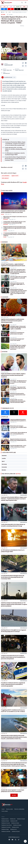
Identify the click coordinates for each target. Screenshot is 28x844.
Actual (10, 12)
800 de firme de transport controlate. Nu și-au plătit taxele (18, 426)
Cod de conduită (5, 811)
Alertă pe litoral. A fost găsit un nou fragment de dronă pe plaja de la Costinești (13, 630)
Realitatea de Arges (5, 829)
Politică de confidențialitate (19, 809)
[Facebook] (4, 9)
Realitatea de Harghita (17, 825)
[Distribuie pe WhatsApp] (23, 66)
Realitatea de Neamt (5, 820)
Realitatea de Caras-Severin (7, 825)
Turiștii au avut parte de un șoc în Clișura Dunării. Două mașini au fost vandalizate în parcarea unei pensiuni (13, 657)
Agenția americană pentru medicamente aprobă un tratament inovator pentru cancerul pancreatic (12, 320)
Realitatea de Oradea (15, 823)
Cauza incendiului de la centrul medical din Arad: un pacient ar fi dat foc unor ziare (13, 211)
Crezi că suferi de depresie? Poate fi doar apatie (17, 339)
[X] (17, 9)
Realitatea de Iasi (13, 829)
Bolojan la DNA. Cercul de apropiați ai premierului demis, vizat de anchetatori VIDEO (18, 401)
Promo (4, 237)
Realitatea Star (12, 818)
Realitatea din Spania (16, 831)
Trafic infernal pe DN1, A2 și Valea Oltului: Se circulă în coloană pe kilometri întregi (15, 149)
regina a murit (15, 175)
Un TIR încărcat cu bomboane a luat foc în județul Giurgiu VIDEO (15, 153)
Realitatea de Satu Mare (6, 831)
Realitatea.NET (8, 65)
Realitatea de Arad (15, 827)
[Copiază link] (23, 63)
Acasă (3, 12)
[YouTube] (11, 9)
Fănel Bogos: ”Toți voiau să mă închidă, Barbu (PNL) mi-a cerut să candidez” (18, 388)
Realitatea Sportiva (5, 818)
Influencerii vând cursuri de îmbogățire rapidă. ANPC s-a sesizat (17, 284)
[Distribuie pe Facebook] (26, 63)
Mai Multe (14, 795)
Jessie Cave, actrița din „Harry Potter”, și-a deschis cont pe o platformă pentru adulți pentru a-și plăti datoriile (18, 271)
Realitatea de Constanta (6, 827)
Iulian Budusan (23, 522)
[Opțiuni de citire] (25, 841)
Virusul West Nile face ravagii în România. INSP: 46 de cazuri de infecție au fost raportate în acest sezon (18, 347)
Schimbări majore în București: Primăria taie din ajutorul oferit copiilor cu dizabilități (18, 328)
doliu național (5, 178)
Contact (3, 809)
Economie (5, 219)
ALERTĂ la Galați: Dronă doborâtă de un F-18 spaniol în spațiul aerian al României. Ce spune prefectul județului (14, 604)
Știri (6, 12)
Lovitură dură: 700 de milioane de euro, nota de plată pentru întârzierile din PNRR (14, 222)
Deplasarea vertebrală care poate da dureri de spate (17, 333)
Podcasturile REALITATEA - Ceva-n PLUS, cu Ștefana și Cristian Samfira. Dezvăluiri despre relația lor (14, 234)
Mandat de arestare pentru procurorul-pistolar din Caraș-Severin (18, 395)
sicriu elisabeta (5, 175)
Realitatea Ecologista (21, 818)
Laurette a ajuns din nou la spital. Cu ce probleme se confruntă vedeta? (18, 278)
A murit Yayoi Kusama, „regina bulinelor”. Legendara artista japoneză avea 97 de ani (13, 264)
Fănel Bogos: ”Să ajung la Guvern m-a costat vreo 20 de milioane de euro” (18, 382)
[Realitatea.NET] (6, 3)
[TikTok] (24, 9)
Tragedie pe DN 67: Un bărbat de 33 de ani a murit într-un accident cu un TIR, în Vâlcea (13, 710)
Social (2, 214)
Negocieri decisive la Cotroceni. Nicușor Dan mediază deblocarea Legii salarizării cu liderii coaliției (14, 228)
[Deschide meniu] (25, 2)
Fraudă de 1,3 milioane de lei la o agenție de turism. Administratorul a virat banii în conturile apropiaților (13, 684)
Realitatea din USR (14, 820)
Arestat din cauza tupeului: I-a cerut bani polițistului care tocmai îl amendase (12, 790)
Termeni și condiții (9, 809)
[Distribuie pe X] (26, 66)
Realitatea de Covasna (6, 823)
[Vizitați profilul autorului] (2, 64)
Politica (5, 230)
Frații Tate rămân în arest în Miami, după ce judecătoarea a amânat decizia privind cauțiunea (13, 375)
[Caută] (22, 2)
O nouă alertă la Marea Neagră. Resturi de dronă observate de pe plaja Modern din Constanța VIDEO (15, 158)
